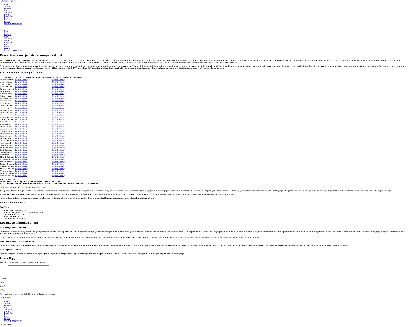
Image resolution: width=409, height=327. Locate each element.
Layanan (7, 22)
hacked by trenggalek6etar (9, 1)
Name (2, 282)
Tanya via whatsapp (21, 80)
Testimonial (8, 12)
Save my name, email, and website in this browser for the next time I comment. (29, 294)
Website (2, 290)
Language (7, 8)
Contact (6, 14)
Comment (4, 278)
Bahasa (6, 20)
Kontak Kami (8, 16)
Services (7, 6)
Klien (6, 18)
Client (6, 10)
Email (2, 286)
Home (6, 4)
